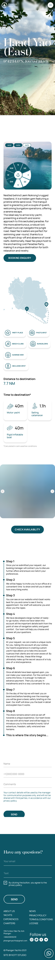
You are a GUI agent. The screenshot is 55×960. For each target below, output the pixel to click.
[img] (32, 940)
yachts (8, 915)
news (32, 911)
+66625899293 (10, 937)
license (33, 923)
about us (9, 911)
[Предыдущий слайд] (2, 491)
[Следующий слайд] (52, 491)
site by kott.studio (15, 955)
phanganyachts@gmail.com (15, 940)
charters (9, 923)
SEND (14, 814)
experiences (11, 919)
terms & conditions (41, 919)
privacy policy (37, 915)
